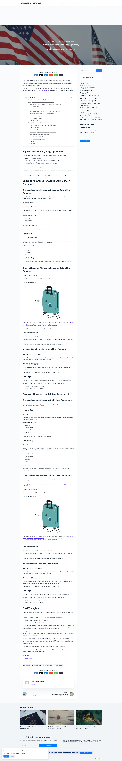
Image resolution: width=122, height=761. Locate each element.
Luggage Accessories (86, 112)
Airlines (30, 730)
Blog (71, 3)
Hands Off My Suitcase (30, 3)
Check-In (97, 98)
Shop (80, 3)
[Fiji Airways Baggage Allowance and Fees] (89, 717)
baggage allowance (27, 643)
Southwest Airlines (90, 117)
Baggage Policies (86, 95)
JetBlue (96, 107)
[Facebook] (36, 75)
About (67, 3)
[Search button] (90, 4)
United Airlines (98, 119)
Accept (6, 756)
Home (63, 3)
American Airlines (85, 85)
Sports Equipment (83, 119)
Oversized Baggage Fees (39, 116)
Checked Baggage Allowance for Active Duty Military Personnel (45, 111)
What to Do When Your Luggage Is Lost (57, 726)
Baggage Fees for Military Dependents (39, 134)
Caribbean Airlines (96, 95)
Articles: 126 (32, 684)
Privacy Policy (22, 753)
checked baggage (45, 90)
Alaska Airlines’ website (41, 649)
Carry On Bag (36, 109)
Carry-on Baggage (56, 49)
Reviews (75, 3)
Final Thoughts (31, 143)
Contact (84, 3)
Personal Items (88, 115)
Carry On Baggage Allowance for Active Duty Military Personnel (45, 104)
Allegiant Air (92, 83)
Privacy (96, 758)
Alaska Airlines (28, 658)
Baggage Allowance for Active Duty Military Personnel (41, 102)
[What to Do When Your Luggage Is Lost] (61, 717)
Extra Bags (35, 120)
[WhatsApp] (56, 75)
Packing (82, 116)
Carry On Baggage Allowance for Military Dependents (43, 125)
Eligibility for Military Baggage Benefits (37, 99)
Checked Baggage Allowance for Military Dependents (43, 132)
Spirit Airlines (97, 117)
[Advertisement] (61, 16)
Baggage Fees (49, 49)
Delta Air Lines (83, 103)
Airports (82, 83)
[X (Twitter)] (41, 75)
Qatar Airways (82, 117)
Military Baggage (72, 49)
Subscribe (85, 140)
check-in (49, 359)
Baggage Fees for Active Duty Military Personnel (42, 113)
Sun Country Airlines (90, 119)
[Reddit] (51, 75)
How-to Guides (85, 105)
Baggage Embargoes (86, 90)
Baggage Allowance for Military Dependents (38, 122)
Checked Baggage (64, 49)
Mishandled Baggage (95, 113)
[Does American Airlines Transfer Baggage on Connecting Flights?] (33, 717)
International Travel (87, 108)
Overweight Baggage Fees (39, 118)
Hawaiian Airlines (97, 103)
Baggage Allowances (88, 88)
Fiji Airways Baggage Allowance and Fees (86, 726)
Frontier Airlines (90, 103)
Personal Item (36, 106)
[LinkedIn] (46, 75)
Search (99, 70)
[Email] (61, 75)
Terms (100, 758)
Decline (12, 756)
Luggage (88, 110)
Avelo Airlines (92, 85)
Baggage (59, 728)
